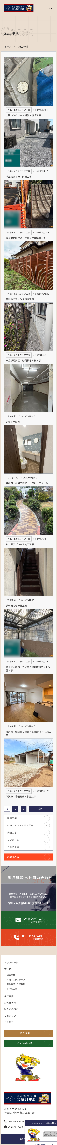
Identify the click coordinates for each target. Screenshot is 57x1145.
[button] (49, 8)
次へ (40, 808)
